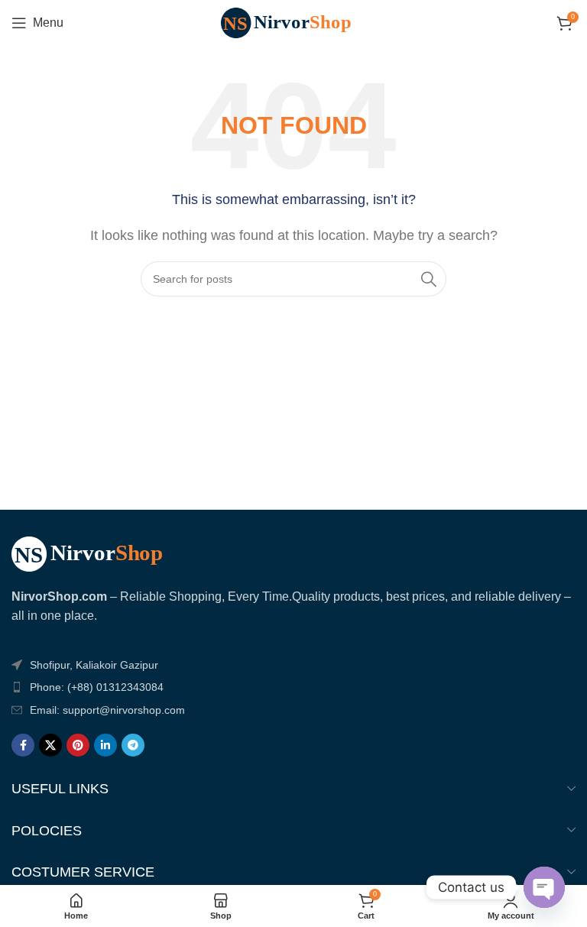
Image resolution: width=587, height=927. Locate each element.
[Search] (428, 279)
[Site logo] (293, 21)
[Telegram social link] (133, 745)
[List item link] (293, 687)
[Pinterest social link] (77, 745)
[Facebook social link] (22, 745)
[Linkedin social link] (105, 745)
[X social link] (50, 745)
